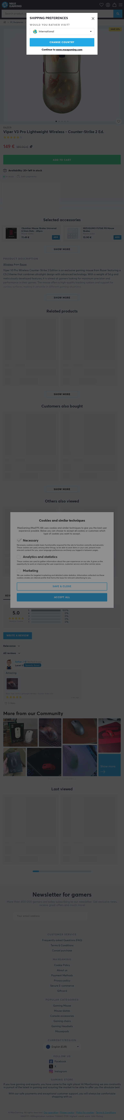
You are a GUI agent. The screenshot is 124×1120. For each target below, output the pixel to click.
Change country (62, 42)
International (46, 31)
